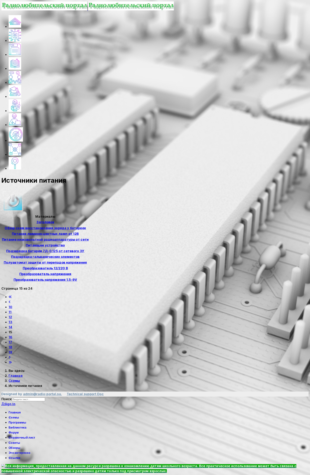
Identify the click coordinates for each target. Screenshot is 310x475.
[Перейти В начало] (10, 297)
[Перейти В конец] (10, 362)
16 (10, 337)
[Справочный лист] (15, 97)
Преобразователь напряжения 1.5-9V (45, 280)
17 (10, 342)
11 (10, 312)
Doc (100, 394)
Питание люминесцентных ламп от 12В (45, 234)
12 (10, 317)
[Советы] (15, 111)
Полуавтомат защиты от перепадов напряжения (45, 262)
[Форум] (15, 83)
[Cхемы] (15, 41)
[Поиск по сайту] (15, 169)
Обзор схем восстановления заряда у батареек (45, 228)
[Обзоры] (15, 125)
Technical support (82, 394)
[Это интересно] (16, 141)
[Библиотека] (15, 69)
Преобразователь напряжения (45, 274)
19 (10, 352)
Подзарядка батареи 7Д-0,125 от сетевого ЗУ (45, 251)
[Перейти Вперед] (10, 357)
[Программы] (15, 55)
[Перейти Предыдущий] (10, 302)
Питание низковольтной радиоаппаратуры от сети (45, 239)
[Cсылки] (15, 155)
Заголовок (45, 222)
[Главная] (15, 27)
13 (10, 322)
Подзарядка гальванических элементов (45, 257)
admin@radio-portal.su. (42, 394)
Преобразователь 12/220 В (45, 268)
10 (10, 307)
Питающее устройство (45, 245)
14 (10, 327)
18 (10, 347)
